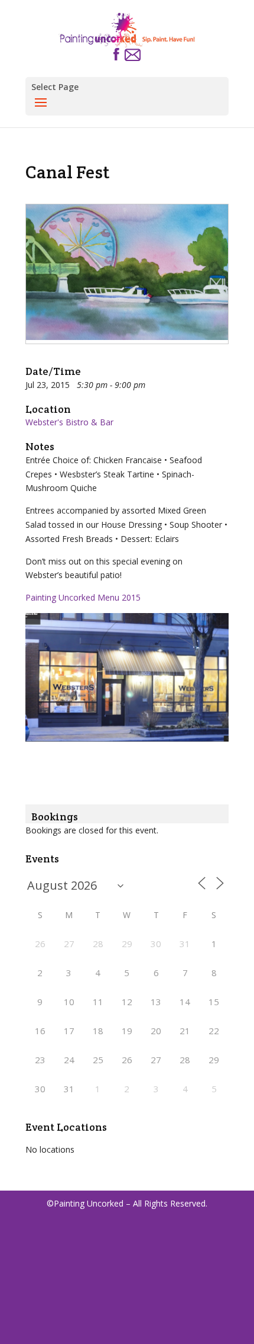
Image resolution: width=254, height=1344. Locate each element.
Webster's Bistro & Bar (69, 422)
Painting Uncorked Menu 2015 (83, 597)
